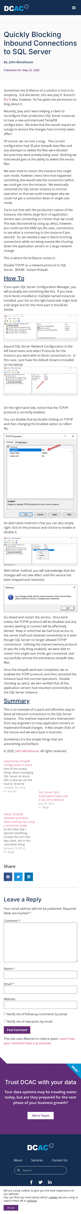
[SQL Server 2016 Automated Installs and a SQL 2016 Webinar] (54, 774)
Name (9, 968)
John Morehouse (27, 751)
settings (32, 1200)
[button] (74, 8)
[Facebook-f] (31, 1182)
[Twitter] (40, 1182)
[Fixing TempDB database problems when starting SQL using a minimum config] (21, 833)
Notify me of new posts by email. (30, 1021)
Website (9, 999)
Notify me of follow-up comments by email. (37, 1014)
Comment (12, 920)
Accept (11, 1207)
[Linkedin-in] (50, 1182)
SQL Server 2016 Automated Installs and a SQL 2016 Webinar (53, 796)
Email (9, 983)
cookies (53, 1197)
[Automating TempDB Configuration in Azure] (21, 776)
